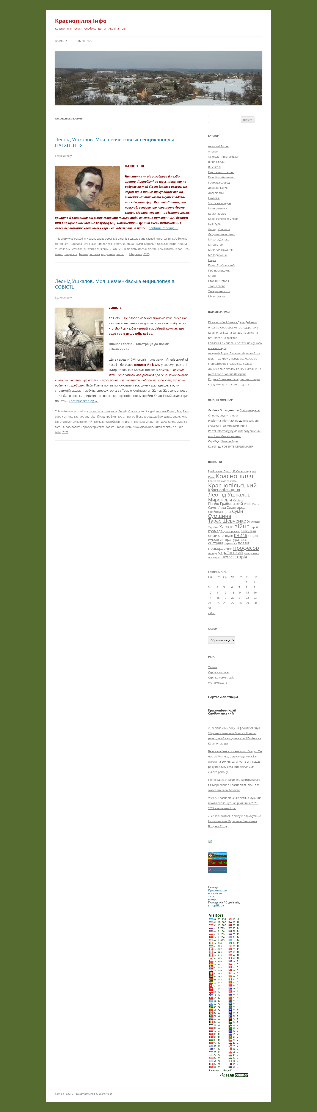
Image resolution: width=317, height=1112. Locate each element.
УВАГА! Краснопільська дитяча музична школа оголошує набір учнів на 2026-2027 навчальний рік (234, 803)
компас (147, 422)
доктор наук (231, 531)
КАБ (254, 471)
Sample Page (84, 41)
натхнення (118, 249)
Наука (212, 260)
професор (89, 427)
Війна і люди (216, 162)
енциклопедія (103, 244)
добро (158, 416)
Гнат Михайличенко (221, 177)
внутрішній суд (95, 416)
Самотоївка (217, 507)
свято (101, 427)
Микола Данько (218, 239)
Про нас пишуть (219, 270)
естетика (120, 244)
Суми (237, 511)
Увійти (212, 667)
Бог (179, 411)
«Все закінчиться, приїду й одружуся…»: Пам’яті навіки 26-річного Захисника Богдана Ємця (234, 821)
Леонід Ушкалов (129, 238)
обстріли (215, 543)
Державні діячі (218, 188)
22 (247, 598)
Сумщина (219, 515)
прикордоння (220, 548)
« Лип (211, 613)
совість (110, 427)
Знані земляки (217, 208)
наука (243, 539)
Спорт (212, 276)
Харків (226, 526)
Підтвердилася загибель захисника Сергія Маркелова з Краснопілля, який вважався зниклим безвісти (234, 785)
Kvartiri (212, 446)
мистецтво (75, 249)
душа (167, 416)
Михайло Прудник (220, 250)
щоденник (108, 254)
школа (226, 556)
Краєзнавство (217, 213)
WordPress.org (217, 683)
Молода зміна (217, 255)
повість (132, 249)
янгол (120, 254)
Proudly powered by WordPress (93, 1094)
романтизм (165, 249)
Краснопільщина (224, 489)
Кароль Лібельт (154, 244)
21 (240, 598)
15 (247, 592)
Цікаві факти (216, 296)
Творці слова (216, 286)
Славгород (236, 507)
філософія (146, 427)
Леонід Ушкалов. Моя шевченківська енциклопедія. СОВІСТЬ (115, 284)
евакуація (248, 531)
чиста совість (163, 427)
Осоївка (238, 500)
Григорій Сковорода (139, 416)
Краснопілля (234, 476)
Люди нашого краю (221, 234)
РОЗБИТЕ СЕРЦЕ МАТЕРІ (238, 446)
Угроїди (253, 521)
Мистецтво (215, 245)
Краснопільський (232, 485)
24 (209, 603)
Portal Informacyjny (221, 431)
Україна (94, 254)
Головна (61, 41)
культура (213, 540)
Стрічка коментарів (221, 677)
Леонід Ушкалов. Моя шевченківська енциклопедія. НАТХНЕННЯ (115, 142)
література (229, 539)
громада (215, 530)
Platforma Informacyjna (223, 420)
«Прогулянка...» (166, 238)
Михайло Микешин (97, 249)
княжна (171, 244)
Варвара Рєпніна (82, 244)
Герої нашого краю (221, 172)
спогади (212, 553)
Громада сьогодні (220, 182)
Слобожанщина (219, 512)
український (230, 552)
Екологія (214, 198)
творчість (70, 254)
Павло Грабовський (221, 265)
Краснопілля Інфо (81, 21)
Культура (214, 224)
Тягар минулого (219, 291)
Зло (75, 422)
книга (126, 422)
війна (242, 526)
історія (240, 557)
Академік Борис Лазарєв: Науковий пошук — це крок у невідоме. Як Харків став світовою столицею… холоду (234, 358)
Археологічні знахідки (223, 157)
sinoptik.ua (216, 905)
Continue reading (163, 228)
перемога (230, 543)
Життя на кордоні (219, 203)
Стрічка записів (218, 672)
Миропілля (220, 499)
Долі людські (216, 193)
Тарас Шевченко (128, 427)
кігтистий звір (111, 422)
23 (255, 598)
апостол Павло (165, 411)
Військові (214, 167)
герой (254, 527)
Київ (211, 477)
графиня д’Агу (115, 416)
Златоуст (66, 422)
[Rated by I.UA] (217, 845)
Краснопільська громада (222, 480)
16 (255, 592)
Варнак (78, 416)
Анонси (213, 151)
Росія (247, 504)
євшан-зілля (135, 244)
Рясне (256, 504)
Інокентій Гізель (90, 422)
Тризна (83, 254)
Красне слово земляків (102, 238)
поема (152, 249)
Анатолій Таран (218, 146)
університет (251, 553)
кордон (253, 535)
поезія (142, 249)
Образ (66, 427)
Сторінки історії (218, 281)
